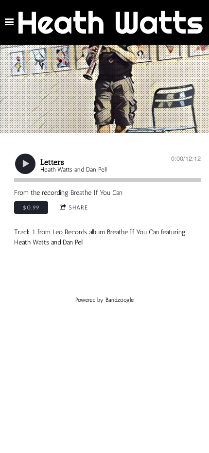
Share (78, 207)
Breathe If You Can (96, 193)
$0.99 (31, 207)
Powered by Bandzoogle (104, 299)
